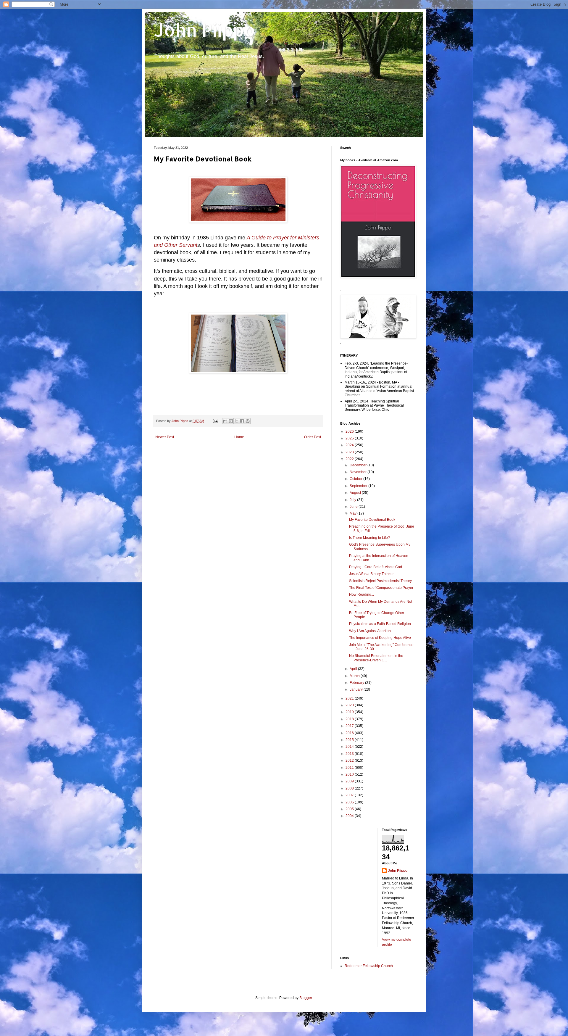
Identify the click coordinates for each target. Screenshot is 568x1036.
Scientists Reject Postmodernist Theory (380, 581)
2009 (350, 781)
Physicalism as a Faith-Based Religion (380, 624)
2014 (350, 747)
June (354, 507)
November (358, 472)
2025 (350, 438)
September (359, 486)
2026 (350, 431)
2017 (350, 726)
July (353, 500)
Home (239, 437)
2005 (350, 809)
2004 (350, 816)
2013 (350, 754)
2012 (350, 760)
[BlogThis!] (231, 421)
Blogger (305, 998)
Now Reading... (361, 594)
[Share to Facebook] (242, 421)
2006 (350, 802)
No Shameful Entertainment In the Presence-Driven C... (376, 658)
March (355, 676)
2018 (350, 719)
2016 (350, 733)
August (356, 493)
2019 (350, 712)
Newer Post (164, 437)
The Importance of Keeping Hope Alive (380, 638)
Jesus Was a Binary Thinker (371, 574)
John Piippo (204, 29)
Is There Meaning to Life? (369, 538)
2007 (350, 795)
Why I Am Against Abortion (370, 631)
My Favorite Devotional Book (372, 520)
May (353, 513)
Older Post (312, 437)
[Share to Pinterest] (248, 421)
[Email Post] (215, 421)
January (357, 689)
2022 (350, 459)
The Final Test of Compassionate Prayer (381, 588)
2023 (350, 452)
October (356, 479)
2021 (350, 698)
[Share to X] (236, 421)
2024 (350, 445)
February (357, 683)
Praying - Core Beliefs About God (375, 567)
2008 (350, 788)
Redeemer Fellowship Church (369, 966)
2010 (350, 774)
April (354, 669)
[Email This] (225, 421)
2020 (350, 705)
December (358, 465)
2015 (350, 740)
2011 (350, 768)
